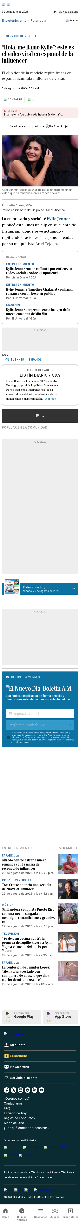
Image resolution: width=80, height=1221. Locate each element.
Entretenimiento (14, 20)
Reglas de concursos (19, 1118)
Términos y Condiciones (22, 735)
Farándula (38, 20)
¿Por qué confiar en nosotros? (26, 1128)
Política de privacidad (16, 1172)
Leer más (50, 398)
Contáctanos (13, 1103)
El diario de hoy (15, 1113)
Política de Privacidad (59, 733)
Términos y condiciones (45, 1172)
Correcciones (44, 1177)
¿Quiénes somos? (17, 1098)
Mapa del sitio (14, 1123)
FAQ (7, 1108)
